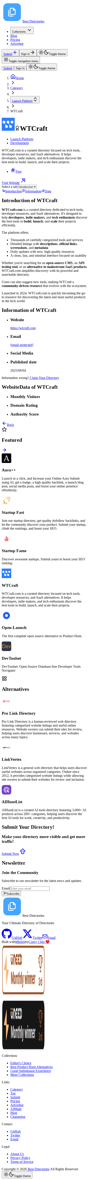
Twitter (15, 1135)
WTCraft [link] (16, 111)
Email (6, 888)
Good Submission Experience (30, 1071)
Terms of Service (21, 1162)
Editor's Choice (20, 1063)
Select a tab (9, 187)
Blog (13, 36)
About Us (17, 1154)
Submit (7, 68)
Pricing (15, 40)
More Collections (22, 1075)
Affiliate (16, 1109)
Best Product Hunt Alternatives (31, 1067)
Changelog (17, 1117)
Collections (19, 31)
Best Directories (38, 1169)
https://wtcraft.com (23, 328)
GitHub (15, 1131)
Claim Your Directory (44, 378)
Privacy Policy (20, 1158)
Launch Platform (22, 101)
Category (16, 1089)
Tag (13, 1093)
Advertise (17, 43)
